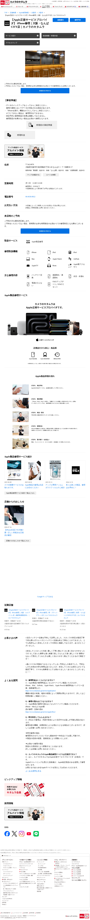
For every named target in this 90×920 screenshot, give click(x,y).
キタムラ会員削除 (77, 873)
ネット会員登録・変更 (76, 1)
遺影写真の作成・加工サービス (10, 892)
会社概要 (54, 1)
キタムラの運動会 (58, 872)
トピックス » (40, 884)
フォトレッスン (57, 874)
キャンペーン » (41, 879)
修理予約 (78, 20)
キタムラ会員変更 (77, 871)
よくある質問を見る (33, 771)
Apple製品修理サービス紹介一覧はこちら (20, 493)
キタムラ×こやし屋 (23, 886)
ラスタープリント (7, 865)
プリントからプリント (8, 890)
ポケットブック (6, 873)
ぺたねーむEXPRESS (7, 898)
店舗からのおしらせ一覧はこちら (17, 541)
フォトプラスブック (7, 871)
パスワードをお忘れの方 (78, 875)
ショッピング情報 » (42, 860)
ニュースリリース (17, 912)
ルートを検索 (51, 175)
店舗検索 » (75, 860)
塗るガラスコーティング (25, 865)
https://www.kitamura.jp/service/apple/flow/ (40, 712)
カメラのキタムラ (76, 861)
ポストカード (5, 877)
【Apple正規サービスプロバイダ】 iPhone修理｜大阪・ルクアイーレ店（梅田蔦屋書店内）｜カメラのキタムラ (19, 614)
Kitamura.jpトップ (7, 855)
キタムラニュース (41, 877)
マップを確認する (33, 175)
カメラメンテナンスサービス (26, 863)
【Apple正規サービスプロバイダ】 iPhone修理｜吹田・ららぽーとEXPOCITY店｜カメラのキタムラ (74, 614)
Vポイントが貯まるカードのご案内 (27, 873)
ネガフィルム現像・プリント (10, 867)
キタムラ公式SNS (23, 879)
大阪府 (33, 12)
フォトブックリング (7, 875)
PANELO (4, 904)
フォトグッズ (5, 900)
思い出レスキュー (6, 881)
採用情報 (60, 1)
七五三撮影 (22, 871)
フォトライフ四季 (58, 876)
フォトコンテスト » (59, 882)
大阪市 (41, 12)
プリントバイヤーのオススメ (43, 875)
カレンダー (4, 896)
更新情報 (39, 891)
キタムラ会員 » (76, 868)
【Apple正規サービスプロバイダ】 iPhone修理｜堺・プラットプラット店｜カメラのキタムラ (47, 612)
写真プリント (5, 861)
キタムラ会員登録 (77, 869)
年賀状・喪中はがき (7, 879)
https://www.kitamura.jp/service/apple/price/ (40, 691)
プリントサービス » (7, 860)
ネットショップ (40, 861)
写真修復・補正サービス (8, 894)
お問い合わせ (66, 1)
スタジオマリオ (24, 869)
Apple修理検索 (24, 12)
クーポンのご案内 (23, 877)
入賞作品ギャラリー (58, 886)
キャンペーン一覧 (41, 881)
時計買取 (40, 869)
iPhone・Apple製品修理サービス (27, 861)
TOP (5, 12)
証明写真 (4, 902)
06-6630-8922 (30, 197)
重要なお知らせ (40, 885)
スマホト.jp (22, 867)
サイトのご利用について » (79, 880)
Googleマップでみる (45, 597)
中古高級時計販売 (42, 867)
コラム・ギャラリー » (60, 860)
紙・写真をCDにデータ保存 (9, 888)
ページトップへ (85, 910)
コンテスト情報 (57, 884)
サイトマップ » (76, 878)
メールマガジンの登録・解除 (26, 875)
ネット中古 (40, 865)
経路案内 (61, 20)
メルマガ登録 (86, 1)
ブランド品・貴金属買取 (43, 871)
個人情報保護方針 (5, 912)
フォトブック (5, 869)
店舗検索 (13, 12)
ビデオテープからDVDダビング (10, 883)
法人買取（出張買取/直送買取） (45, 873)
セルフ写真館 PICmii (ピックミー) (27, 881)
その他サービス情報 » (25, 860)
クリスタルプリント (7, 863)
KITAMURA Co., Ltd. (10, 917)
